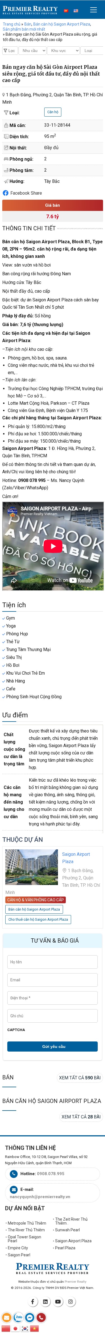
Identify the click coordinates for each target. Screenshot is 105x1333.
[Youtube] (59, 1301)
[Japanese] (15, 1328)
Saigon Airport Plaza (73, 1241)
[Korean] (25, 1328)
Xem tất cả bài (80, 1077)
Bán (8, 1077)
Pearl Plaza (65, 1248)
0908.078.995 (50, 1173)
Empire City (18, 1248)
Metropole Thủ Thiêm (27, 1223)
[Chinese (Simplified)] (6, 1328)
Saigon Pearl (19, 1255)
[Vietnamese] (34, 1328)
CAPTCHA (16, 1030)
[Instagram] (71, 1301)
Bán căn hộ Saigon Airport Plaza (51, 1101)
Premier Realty (30, 10)
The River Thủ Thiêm (26, 1230)
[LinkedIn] (46, 1301)
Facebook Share (26, 193)
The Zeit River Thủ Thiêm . (71, 1221)
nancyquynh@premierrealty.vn (40, 1196)
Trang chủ (11, 24)
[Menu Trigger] (93, 9)
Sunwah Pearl (67, 1230)
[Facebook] (33, 1301)
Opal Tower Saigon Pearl (24, 1239)
